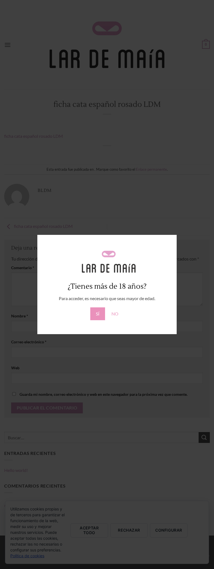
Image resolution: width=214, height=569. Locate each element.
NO (114, 313)
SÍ (97, 313)
